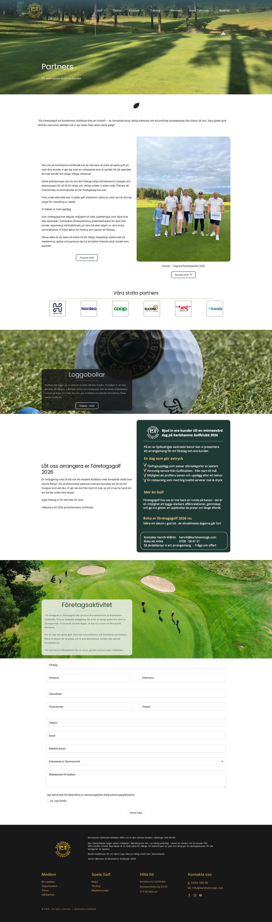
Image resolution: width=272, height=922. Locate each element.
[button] (238, 11)
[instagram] (195, 895)
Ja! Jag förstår (58, 800)
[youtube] (200, 895)
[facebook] (189, 895)
